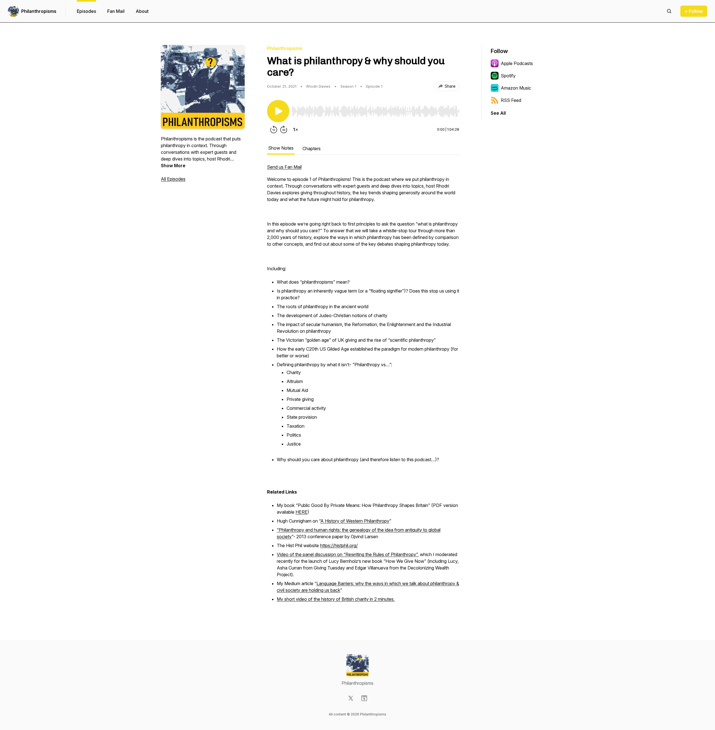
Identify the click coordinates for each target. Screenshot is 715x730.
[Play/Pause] (278, 111)
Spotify (508, 75)
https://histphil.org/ (339, 545)
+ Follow (694, 11)
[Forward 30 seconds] (284, 129)
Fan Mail (116, 11)
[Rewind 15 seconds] (274, 129)
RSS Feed (511, 100)
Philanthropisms (38, 11)
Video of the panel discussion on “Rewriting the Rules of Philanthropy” (347, 554)
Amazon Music (516, 88)
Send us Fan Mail (284, 167)
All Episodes (173, 179)
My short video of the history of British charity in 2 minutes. (336, 599)
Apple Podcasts (517, 63)
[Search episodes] (669, 11)
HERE (301, 512)
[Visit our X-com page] (351, 698)
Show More (173, 165)
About (142, 11)
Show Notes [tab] (281, 148)
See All (498, 113)
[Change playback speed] (295, 129)
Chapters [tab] (311, 148)
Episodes (86, 11)
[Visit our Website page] (364, 698)
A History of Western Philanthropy (354, 521)
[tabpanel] (363, 386)
